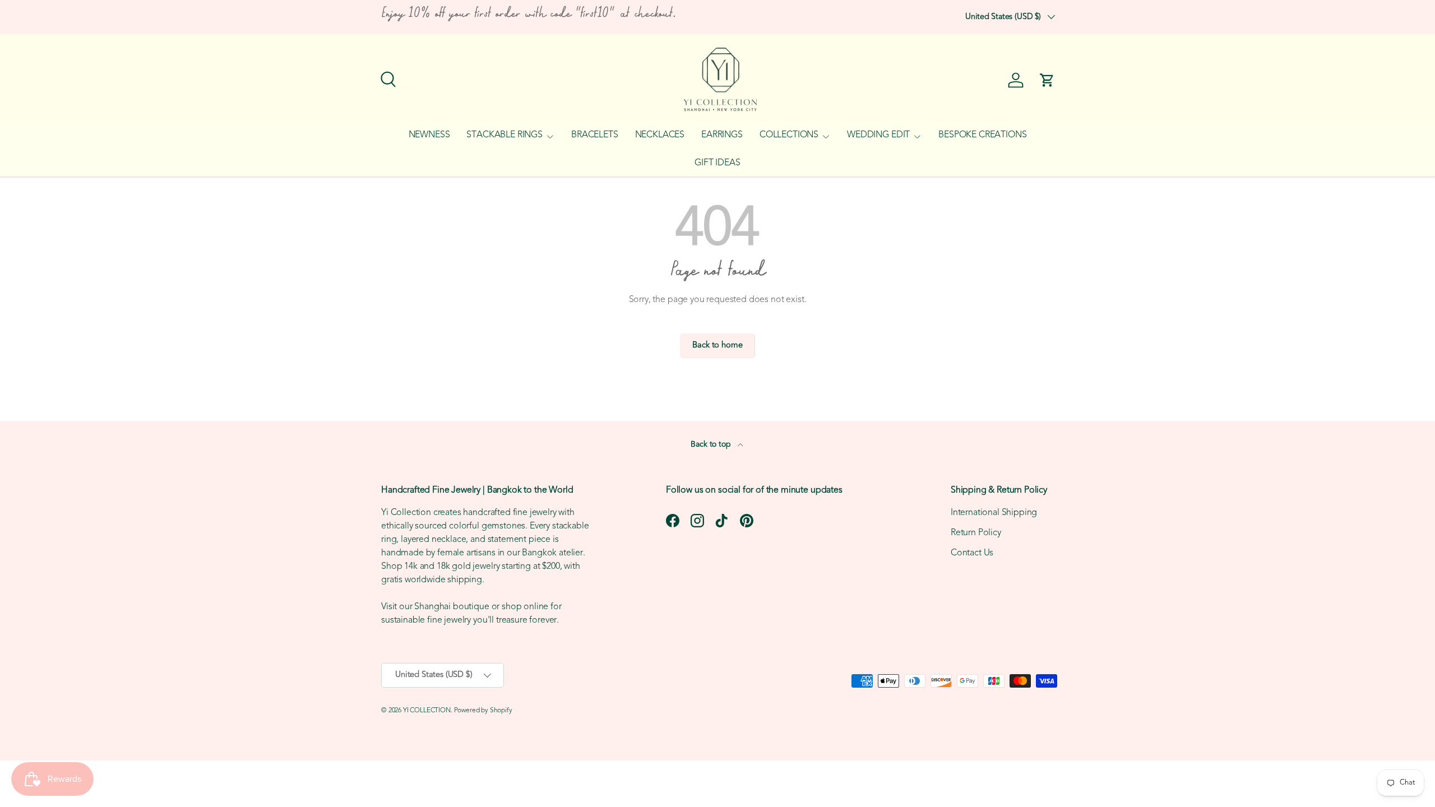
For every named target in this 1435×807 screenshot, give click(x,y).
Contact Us (972, 553)
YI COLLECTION (427, 710)
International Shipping (994, 512)
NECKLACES (660, 135)
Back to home (717, 345)
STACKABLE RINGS (504, 135)
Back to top (712, 444)
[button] (1047, 80)
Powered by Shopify (483, 710)
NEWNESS (429, 135)
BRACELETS (594, 135)
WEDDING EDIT (878, 135)
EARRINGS (722, 135)
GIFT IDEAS (717, 163)
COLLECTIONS (789, 135)
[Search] (386, 78)
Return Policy (976, 532)
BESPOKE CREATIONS (982, 135)
